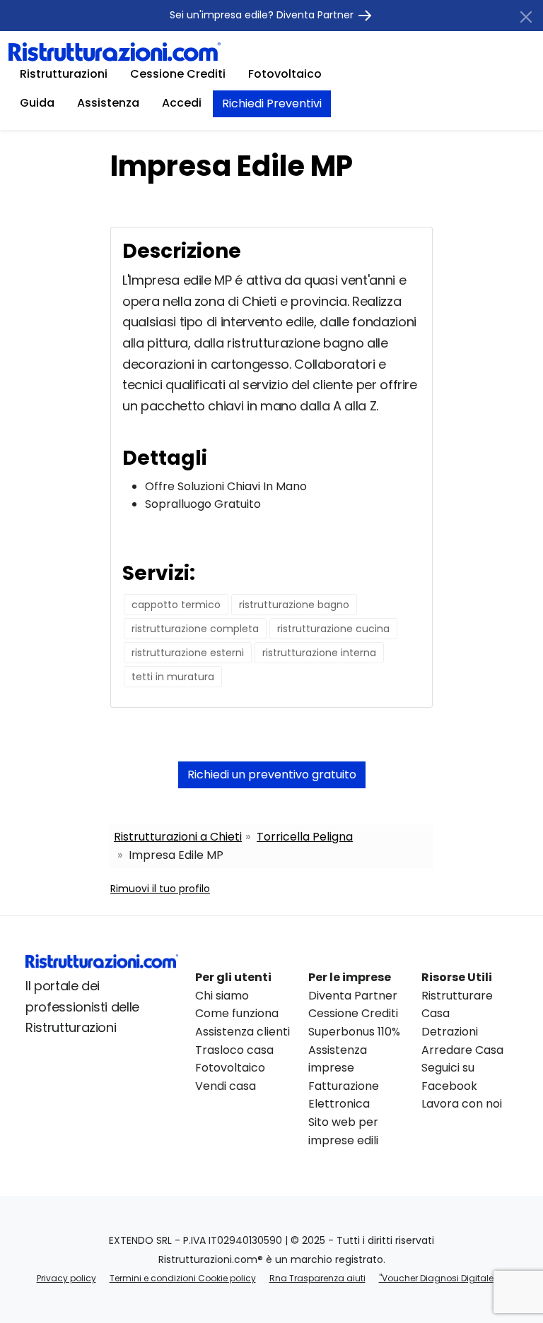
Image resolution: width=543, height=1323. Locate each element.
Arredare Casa (462, 1050)
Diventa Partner (352, 995)
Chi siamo (222, 995)
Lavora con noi (461, 1104)
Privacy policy (66, 1278)
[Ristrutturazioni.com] (114, 51)
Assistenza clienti (242, 1032)
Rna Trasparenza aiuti (317, 1278)
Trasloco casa (234, 1050)
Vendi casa (225, 1086)
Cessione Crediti (178, 74)
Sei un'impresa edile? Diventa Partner (263, 15)
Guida (37, 103)
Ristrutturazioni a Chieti (178, 837)
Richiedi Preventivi (272, 103)
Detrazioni (449, 1032)
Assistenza (108, 103)
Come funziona (237, 1013)
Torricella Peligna (305, 837)
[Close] (526, 17)
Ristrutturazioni (63, 74)
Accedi (182, 103)
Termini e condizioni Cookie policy (183, 1278)
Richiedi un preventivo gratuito (271, 774)
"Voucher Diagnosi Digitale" (437, 1278)
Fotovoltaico (285, 74)
